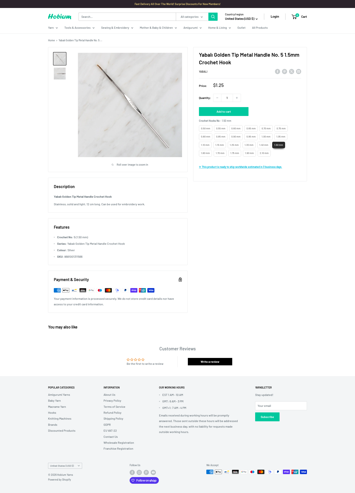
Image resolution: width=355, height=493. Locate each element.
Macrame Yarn (57, 406)
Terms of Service (114, 406)
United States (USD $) (62, 465)
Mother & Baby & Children (156, 27)
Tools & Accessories (77, 27)
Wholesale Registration (119, 442)
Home (51, 40)
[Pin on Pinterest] (284, 71)
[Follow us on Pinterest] (146, 472)
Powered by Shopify (59, 479)
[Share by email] (298, 71)
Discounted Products (61, 430)
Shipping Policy (113, 418)
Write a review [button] (210, 361)
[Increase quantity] (237, 98)
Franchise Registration (118, 448)
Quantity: (205, 97)
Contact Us (111, 436)
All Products (260, 27)
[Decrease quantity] (217, 98)
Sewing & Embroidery (115, 27)
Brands (52, 424)
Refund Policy (112, 412)
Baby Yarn (54, 400)
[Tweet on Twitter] (291, 71)
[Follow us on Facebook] (132, 472)
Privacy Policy (112, 400)
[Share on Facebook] (277, 71)
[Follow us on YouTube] (153, 472)
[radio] (205, 128)
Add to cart (224, 111)
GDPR (107, 424)
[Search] (213, 17)
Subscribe (267, 417)
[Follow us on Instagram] (139, 472)
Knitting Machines (59, 418)
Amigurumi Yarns (59, 394)
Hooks (52, 412)
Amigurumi (190, 27)
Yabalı (203, 71)
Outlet (241, 27)
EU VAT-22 (110, 430)
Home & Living (217, 27)
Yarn (51, 27)
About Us (109, 394)
